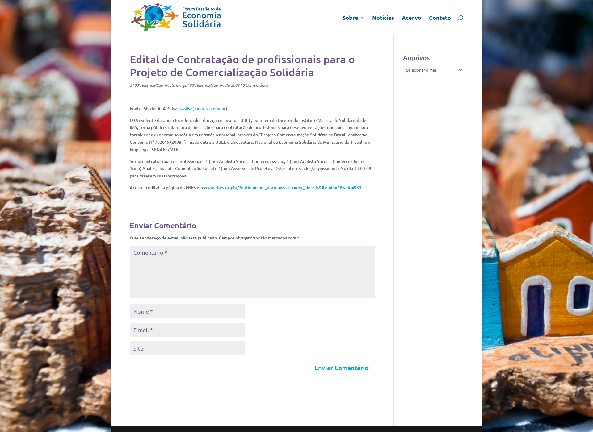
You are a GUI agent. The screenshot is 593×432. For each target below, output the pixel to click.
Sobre (350, 18)
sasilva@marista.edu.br (203, 108)
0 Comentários (255, 85)
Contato (440, 18)
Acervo (411, 18)
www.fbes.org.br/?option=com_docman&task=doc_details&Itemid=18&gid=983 (282, 187)
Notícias (383, 18)
